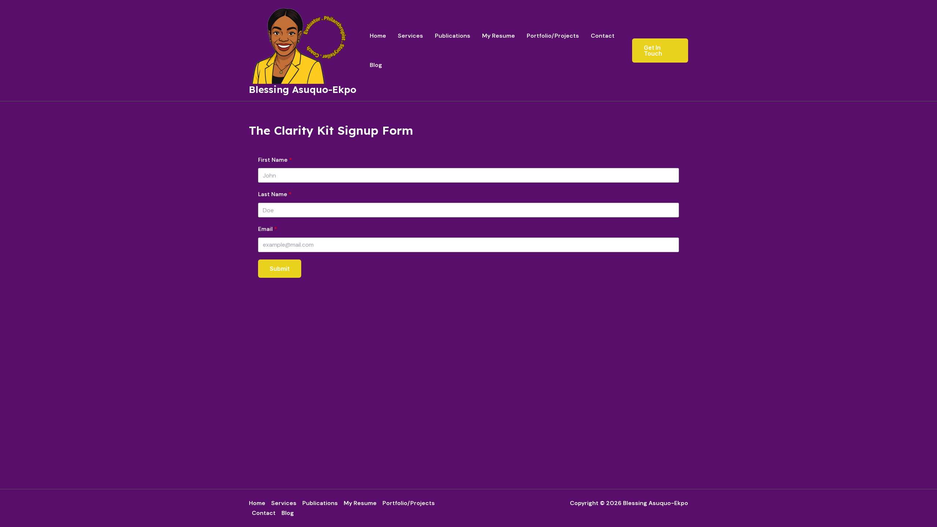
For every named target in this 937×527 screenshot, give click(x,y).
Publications (452, 36)
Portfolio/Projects (553, 36)
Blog (376, 65)
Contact (603, 36)
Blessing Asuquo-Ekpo (302, 89)
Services (410, 36)
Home (378, 36)
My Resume (498, 36)
